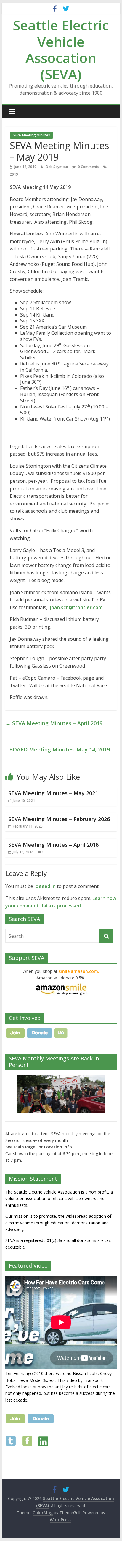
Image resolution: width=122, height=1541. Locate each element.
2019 (14, 174)
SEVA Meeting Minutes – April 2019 (53, 723)
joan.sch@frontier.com (76, 607)
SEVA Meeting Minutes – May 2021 (53, 793)
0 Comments (88, 166)
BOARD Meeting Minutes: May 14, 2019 (63, 749)
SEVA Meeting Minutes (31, 135)
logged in (45, 886)
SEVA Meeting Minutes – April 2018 (53, 844)
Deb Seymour (57, 166)
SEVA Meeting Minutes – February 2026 (59, 819)
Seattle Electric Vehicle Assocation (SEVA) (61, 49)
